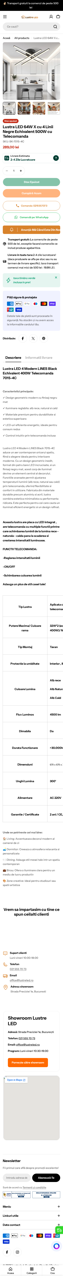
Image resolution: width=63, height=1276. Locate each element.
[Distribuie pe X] (33, 338)
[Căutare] (55, 27)
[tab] (13, 358)
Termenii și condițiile (34, 1187)
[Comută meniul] (5, 17)
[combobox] (31, 26)
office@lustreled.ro (21, 980)
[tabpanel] (31, 630)
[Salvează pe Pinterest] (44, 338)
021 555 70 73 (18, 969)
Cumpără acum (31, 193)
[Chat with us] (56, 1246)
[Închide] (56, 277)
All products (21, 38)
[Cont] (51, 17)
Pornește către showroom (28, 1062)
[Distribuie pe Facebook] (23, 338)
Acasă (6, 38)
